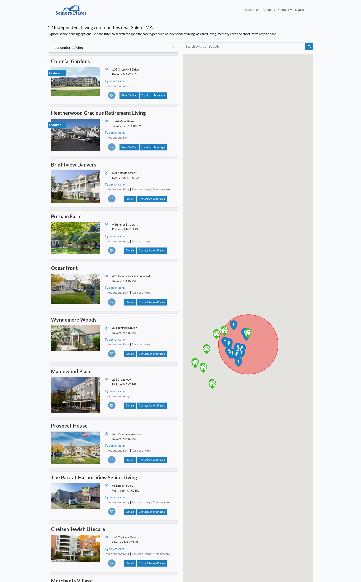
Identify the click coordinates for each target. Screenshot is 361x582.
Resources (252, 9)
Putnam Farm (66, 216)
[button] (248, 333)
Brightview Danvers (73, 165)
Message (159, 95)
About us (269, 9)
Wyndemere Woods (74, 320)
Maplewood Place (71, 371)
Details (145, 95)
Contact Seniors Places (152, 199)
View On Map (129, 95)
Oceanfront (64, 268)
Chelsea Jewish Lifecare (78, 529)
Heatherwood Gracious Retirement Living (98, 113)
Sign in (299, 9)
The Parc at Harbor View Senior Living (94, 477)
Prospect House (69, 426)
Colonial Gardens (70, 61)
